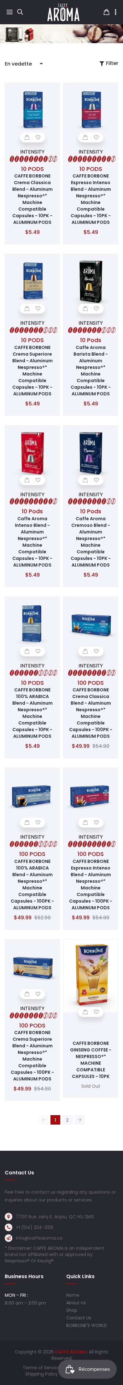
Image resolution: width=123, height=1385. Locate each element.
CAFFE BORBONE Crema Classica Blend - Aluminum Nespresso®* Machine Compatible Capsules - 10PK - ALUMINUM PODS (32, 199)
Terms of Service (41, 1368)
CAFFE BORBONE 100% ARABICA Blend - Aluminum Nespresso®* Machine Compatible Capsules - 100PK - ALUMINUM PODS (32, 884)
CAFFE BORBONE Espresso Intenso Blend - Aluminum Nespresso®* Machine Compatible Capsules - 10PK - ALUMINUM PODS (91, 199)
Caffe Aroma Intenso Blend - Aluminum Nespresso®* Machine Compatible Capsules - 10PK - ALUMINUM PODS (32, 541)
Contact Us (78, 1318)
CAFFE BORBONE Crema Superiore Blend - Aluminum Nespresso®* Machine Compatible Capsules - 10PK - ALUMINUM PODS (32, 370)
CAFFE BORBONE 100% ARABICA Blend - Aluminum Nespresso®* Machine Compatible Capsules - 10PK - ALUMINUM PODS (32, 713)
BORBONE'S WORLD (86, 1325)
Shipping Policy (41, 1374)
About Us (76, 1303)
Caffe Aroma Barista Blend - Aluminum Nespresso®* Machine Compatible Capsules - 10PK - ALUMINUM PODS (91, 370)
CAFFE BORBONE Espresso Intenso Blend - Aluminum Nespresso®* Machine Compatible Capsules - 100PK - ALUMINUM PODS (90, 884)
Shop (71, 1310)
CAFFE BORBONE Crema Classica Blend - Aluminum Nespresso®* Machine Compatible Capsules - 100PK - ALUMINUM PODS (90, 713)
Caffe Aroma (71, 1352)
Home (72, 1295)
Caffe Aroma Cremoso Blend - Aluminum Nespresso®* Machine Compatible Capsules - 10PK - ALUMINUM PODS (91, 541)
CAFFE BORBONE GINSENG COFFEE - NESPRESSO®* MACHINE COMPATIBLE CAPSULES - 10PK (90, 1059)
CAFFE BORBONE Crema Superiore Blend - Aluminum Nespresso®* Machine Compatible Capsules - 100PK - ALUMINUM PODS (32, 1055)
